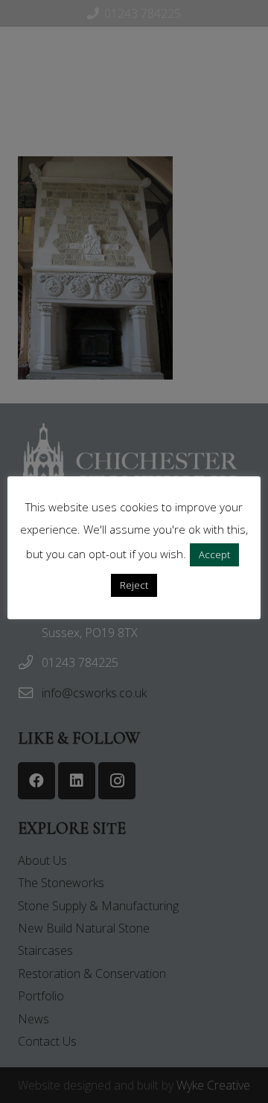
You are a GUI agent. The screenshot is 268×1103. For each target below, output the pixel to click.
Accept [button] (214, 554)
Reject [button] (134, 585)
